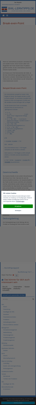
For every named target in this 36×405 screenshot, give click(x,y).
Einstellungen (20, 201)
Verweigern (18, 210)
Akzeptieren (18, 206)
